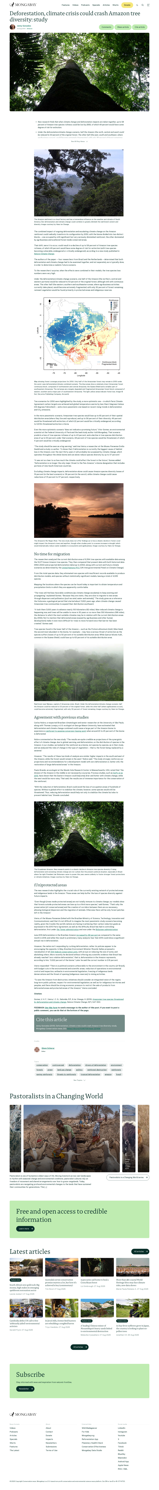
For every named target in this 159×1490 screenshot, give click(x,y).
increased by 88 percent (87, 935)
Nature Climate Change (44, 254)
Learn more (24, 1229)
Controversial (58, 1065)
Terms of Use (51, 1450)
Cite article (140, 27)
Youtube (121, 1435)
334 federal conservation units (64, 952)
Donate (127, 5)
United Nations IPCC (71, 568)
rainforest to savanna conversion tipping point (66, 731)
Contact (49, 1432)
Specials (96, 5)
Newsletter (24, 1389)
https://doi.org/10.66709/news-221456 (83, 1029)
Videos (75, 5)
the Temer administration (68, 929)
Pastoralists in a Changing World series (126, 1177)
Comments (106, 27)
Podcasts (85, 5)
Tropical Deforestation (90, 1074)
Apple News (123, 1465)
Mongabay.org (88, 1435)
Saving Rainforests (44, 1074)
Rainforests (116, 1070)
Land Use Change (64, 1070)
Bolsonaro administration (107, 929)
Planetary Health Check (92, 1443)
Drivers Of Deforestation (95, 1065)
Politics (79, 1070)
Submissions (51, 1447)
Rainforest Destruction (97, 1070)
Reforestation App (90, 1439)
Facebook (122, 1443)
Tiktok (121, 1447)
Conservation (42, 1065)
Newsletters (51, 1443)
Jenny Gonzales (24, 26)
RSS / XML (122, 1469)
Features (66, 5)
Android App (123, 1461)
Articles (106, 5)
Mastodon (122, 1458)
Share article (123, 27)
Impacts (49, 1439)
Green (50, 1070)
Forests (39, 1070)
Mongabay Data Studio (92, 1450)
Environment (116, 1065)
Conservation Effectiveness (94, 1447)
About (48, 1428)
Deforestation (75, 1065)
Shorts (115, 5)
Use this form (51, 1008)
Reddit (121, 1450)
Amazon (29, 28)
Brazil (118, 1074)
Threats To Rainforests (66, 1074)
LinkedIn (121, 1428)
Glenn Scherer (48, 1048)
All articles (139, 1251)
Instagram (122, 1432)
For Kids (85, 1432)
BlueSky (121, 1454)
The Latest (14, 1450)
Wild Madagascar (89, 1428)
